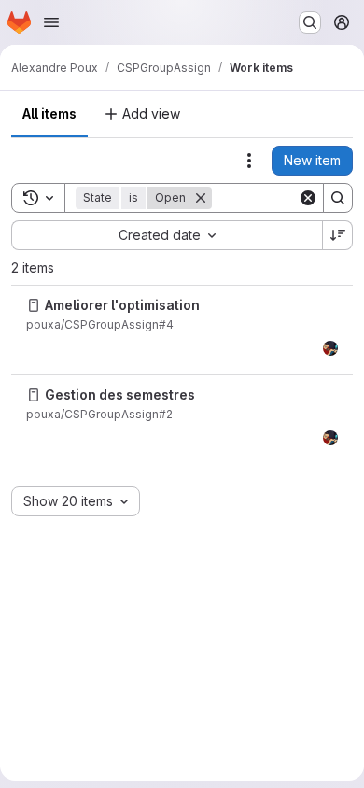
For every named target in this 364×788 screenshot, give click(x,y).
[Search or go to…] (310, 22)
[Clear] (308, 198)
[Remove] (200, 198)
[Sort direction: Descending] (338, 235)
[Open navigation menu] (51, 22)
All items (49, 113)
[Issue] (33, 305)
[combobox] (166, 235)
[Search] (338, 198)
